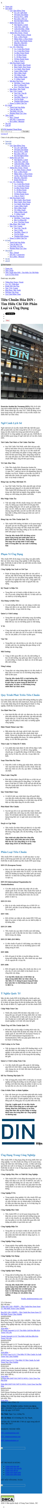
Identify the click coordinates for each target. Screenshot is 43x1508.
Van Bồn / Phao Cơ (21, 97)
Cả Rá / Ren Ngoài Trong (23, 41)
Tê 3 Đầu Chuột (19, 75)
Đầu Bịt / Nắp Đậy (20, 43)
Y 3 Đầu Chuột (19, 79)
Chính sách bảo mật (12, 1466)
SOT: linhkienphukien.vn (10, 1440)
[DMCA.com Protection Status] (7, 1501)
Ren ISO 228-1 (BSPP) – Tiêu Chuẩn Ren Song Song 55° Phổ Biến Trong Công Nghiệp (21, 1313)
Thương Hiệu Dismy (21, 101)
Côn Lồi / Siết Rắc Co (22, 31)
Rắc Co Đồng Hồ (20, 85)
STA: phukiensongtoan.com (10, 1437)
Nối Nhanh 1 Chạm (21, 25)
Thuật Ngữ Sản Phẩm (17, 107)
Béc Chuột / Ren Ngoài (22, 65)
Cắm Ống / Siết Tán (21, 27)
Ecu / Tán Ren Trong (21, 87)
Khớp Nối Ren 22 (20, 45)
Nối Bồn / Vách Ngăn (22, 83)
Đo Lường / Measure (17, 121)
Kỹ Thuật (8, 105)
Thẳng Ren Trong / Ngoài (19, 33)
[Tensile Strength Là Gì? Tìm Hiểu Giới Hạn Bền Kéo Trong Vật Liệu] (21, 1332)
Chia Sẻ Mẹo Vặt (16, 109)
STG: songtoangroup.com (10, 1433)
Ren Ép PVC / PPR (21, 17)
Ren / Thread (14, 117)
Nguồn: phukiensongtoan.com (31, 1299)
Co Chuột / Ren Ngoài (22, 69)
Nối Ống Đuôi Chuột (17, 63)
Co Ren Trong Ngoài (21, 53)
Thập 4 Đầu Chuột (20, 77)
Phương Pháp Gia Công (18, 113)
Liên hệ (8, 125)
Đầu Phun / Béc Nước (17, 89)
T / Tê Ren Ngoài (20, 55)
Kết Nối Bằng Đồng (21, 21)
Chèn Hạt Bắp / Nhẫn (21, 29)
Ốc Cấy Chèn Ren (20, 13)
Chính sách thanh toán (13, 1472)
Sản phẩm (8, 9)
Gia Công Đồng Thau (17, 11)
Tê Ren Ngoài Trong (21, 59)
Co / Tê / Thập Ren (16, 47)
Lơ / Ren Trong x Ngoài (22, 35)
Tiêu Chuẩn (9, 115)
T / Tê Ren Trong (20, 57)
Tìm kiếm (26, 131)
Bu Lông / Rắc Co (20, 19)
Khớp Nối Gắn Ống (17, 23)
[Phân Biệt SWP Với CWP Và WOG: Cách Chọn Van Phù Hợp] (21, 1380)
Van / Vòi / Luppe (16, 91)
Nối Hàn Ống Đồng (21, 15)
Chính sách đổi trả (11, 1470)
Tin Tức (8, 123)
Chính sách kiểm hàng (13, 1474)
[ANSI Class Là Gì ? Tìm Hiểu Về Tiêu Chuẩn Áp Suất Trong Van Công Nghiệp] (21, 1356)
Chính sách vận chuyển (13, 1468)
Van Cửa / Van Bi (20, 93)
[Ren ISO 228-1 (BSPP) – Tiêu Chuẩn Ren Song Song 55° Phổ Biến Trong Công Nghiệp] (21, 1308)
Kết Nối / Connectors (17, 119)
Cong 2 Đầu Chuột (20, 71)
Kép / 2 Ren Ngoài (20, 37)
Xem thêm (4, 1328)
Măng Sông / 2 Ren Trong (23, 39)
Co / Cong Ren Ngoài (21, 49)
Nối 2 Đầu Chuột (20, 73)
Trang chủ (8, 7)
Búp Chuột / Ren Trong (22, 67)
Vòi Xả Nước (19, 99)
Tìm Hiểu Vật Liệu (16, 111)
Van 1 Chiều (18, 95)
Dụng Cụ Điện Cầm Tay (18, 103)
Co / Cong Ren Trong (21, 51)
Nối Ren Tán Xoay (16, 81)
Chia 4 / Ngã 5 (19, 61)
